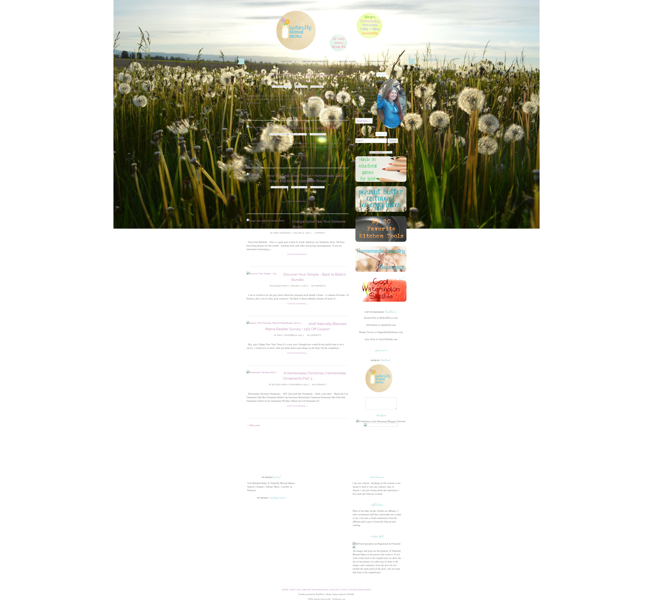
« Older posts (253, 425)
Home (267, 61)
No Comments (318, 134)
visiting (335, 99)
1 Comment (318, 86)
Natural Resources (377, 61)
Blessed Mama (279, 134)
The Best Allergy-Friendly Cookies (311, 128)
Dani (279, 335)
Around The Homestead (315, 61)
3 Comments (318, 187)
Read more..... (364, 120)
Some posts (252, 95)
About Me (286, 61)
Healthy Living (347, 61)
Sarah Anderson (283, 86)
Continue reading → (297, 108)
